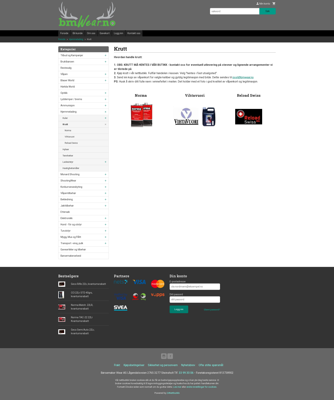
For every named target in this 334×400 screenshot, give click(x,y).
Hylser (66, 149)
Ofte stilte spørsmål (211, 365)
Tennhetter (68, 155)
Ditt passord (176, 294)
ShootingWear (68, 180)
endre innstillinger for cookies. (201, 387)
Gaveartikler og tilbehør (73, 249)
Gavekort (105, 33)
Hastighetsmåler (71, 168)
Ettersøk (65, 212)
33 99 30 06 (186, 372)
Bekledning (67, 199)
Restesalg (66, 67)
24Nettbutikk (173, 393)
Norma (68, 130)
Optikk (64, 93)
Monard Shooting (70, 174)
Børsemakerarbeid (71, 255)
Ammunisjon (68, 105)
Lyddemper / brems (71, 99)
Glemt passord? (212, 309)
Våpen (64, 74)
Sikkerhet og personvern (163, 365)
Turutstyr (66, 230)
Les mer (177, 387)
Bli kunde (78, 33)
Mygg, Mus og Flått (71, 237)
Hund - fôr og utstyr (71, 224)
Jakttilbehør (67, 205)
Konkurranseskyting (71, 186)
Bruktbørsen (67, 61)
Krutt (65, 124)
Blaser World (67, 80)
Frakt (117, 365)
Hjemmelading (69, 111)
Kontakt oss (134, 33)
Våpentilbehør (68, 193)
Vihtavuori (69, 137)
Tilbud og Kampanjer (72, 55)
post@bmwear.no (243, 77)
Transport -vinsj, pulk (72, 243)
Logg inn (118, 33)
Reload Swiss (71, 143)
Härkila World (68, 86)
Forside (64, 33)
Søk (267, 11)
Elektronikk (67, 218)
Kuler (65, 118)
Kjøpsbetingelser (134, 365)
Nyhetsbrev (188, 365)
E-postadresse (178, 281)
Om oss (91, 33)
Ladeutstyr (68, 162)
